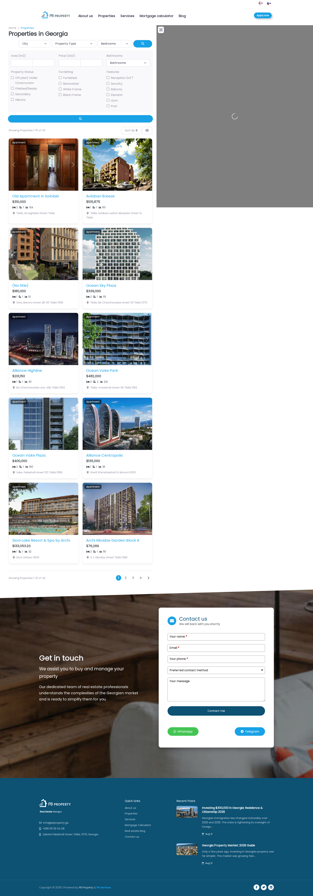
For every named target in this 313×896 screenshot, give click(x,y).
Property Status (22, 72)
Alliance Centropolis (104, 455)
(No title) (20, 285)
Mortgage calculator (157, 16)
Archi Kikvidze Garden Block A (112, 540)
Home (12, 28)
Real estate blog (135, 831)
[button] (14, 164)
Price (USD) (67, 56)
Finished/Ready (26, 88)
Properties (106, 16)
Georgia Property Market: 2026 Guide (228, 845)
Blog (182, 16)
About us (85, 16)
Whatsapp (185, 731)
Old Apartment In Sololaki (35, 196)
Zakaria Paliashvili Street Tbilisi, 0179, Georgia (70, 834)
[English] (261, 3)
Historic (20, 100)
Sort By (130, 130)
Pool (114, 106)
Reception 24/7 (122, 78)
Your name (178, 637)
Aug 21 (208, 833)
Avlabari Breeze (100, 196)
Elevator (117, 95)
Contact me (216, 711)
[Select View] (147, 130)
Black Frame (72, 95)
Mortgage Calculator (138, 825)
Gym (114, 100)
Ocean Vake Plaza (29, 455)
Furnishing (66, 72)
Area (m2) (18, 56)
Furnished (70, 78)
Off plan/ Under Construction (26, 80)
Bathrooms (114, 56)
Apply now (263, 15)
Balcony (116, 89)
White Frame (72, 89)
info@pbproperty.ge (55, 823)
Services (127, 16)
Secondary (23, 94)
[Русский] (269, 3)
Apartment (19, 142)
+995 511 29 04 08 (53, 828)
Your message (180, 681)
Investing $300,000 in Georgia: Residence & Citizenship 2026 (232, 810)
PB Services (104, 887)
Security (116, 84)
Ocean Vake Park (102, 370)
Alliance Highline (27, 370)
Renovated (71, 84)
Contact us (132, 837)
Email (174, 648)
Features (113, 72)
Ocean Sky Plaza (101, 285)
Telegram (252, 731)
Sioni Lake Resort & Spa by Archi (41, 540)
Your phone (179, 659)
